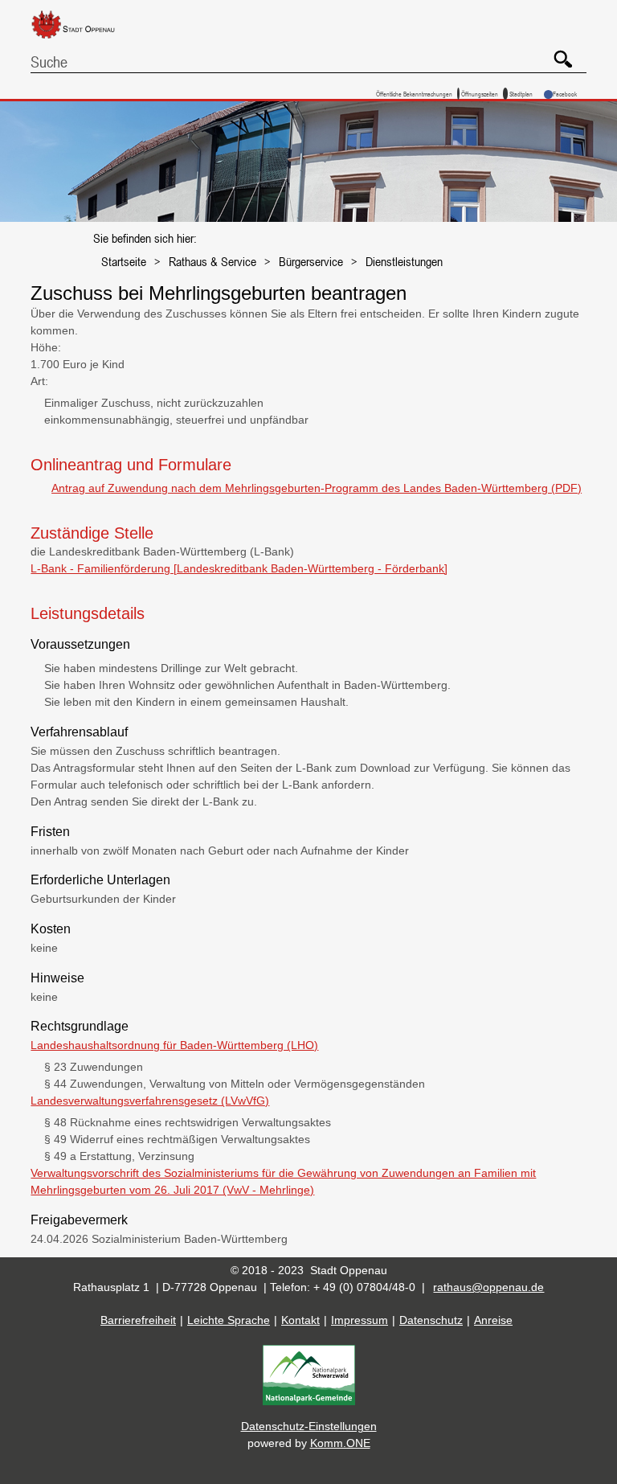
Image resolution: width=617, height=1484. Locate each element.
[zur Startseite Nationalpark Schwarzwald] (309, 1401)
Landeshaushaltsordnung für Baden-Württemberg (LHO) (174, 1045)
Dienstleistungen (404, 261)
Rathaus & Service (212, 261)
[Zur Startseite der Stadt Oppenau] (85, 39)
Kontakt (300, 1320)
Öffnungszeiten (479, 93)
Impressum (359, 1320)
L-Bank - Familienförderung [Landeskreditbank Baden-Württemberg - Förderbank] (239, 568)
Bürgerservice (311, 261)
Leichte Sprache (228, 1320)
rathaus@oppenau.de (488, 1287)
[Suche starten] (557, 53)
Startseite (123, 261)
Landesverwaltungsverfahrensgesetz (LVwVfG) (150, 1100)
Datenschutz (431, 1320)
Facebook (565, 93)
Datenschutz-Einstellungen (309, 1426)
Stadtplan (521, 93)
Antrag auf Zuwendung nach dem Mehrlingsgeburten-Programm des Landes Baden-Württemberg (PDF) (316, 488)
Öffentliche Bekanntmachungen (414, 93)
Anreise (493, 1320)
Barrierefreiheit (138, 1320)
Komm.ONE (340, 1443)
